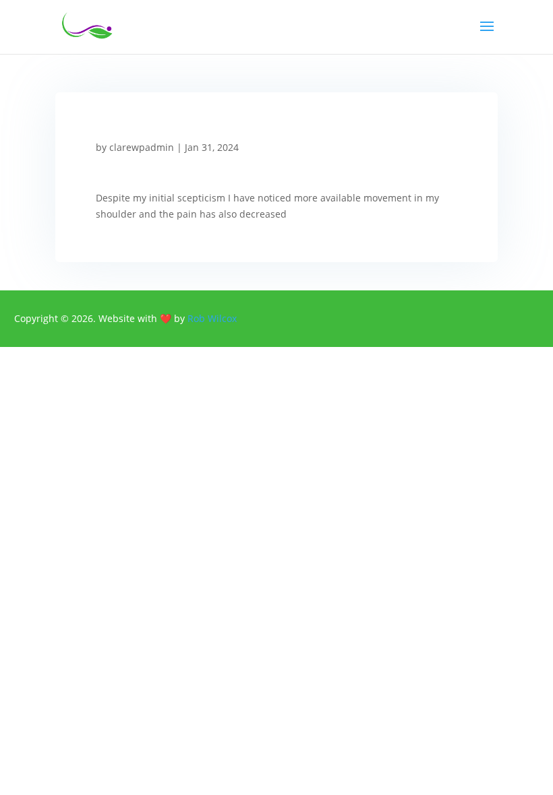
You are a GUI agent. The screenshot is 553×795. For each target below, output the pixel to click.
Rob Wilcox (212, 318)
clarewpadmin (141, 147)
